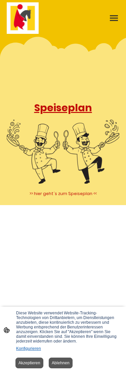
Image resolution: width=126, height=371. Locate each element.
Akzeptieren (29, 363)
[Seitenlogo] (23, 18)
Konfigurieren (28, 348)
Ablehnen (61, 363)
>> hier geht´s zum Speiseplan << (63, 193)
